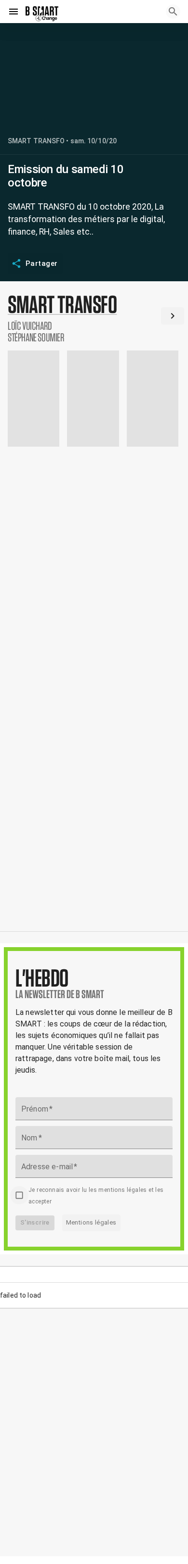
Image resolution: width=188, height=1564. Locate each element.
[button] (94, 317)
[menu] (13, 11)
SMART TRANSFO (36, 141)
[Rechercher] (173, 11)
